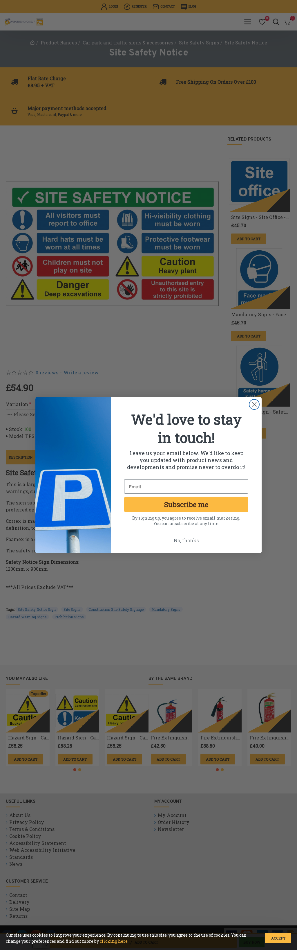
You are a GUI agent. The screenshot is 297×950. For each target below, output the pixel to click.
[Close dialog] (254, 404)
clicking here (114, 941)
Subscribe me (186, 504)
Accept (278, 938)
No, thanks (186, 540)
